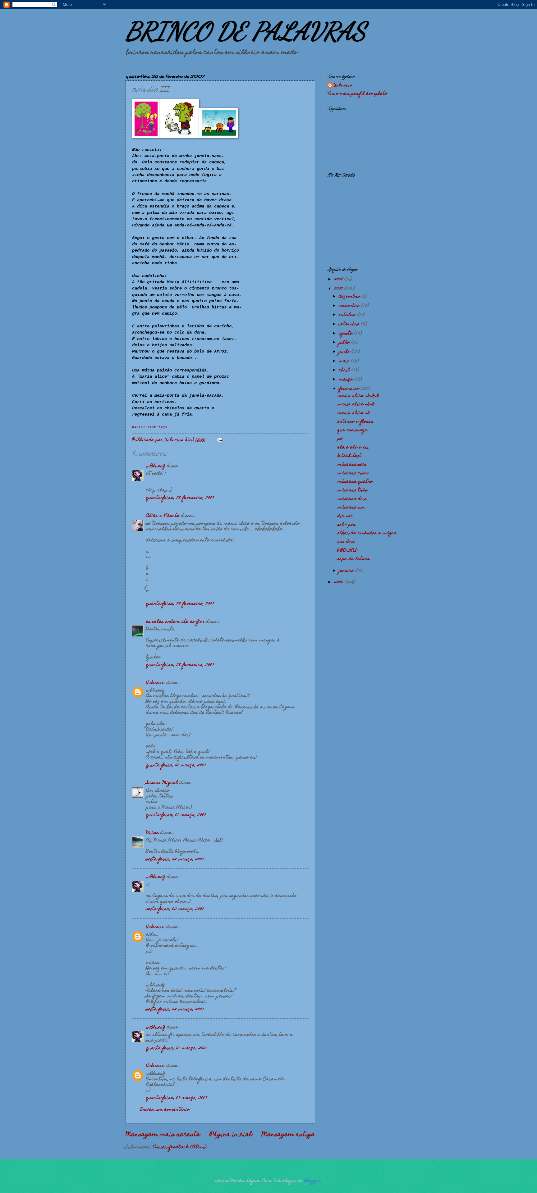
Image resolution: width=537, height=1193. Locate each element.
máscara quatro (355, 481)
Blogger (313, 1181)
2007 (339, 289)
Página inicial (231, 1135)
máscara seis (351, 464)
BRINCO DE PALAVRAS (246, 31)
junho (345, 352)
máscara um (351, 507)
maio (345, 361)
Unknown (155, 683)
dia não (345, 516)
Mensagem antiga (288, 1135)
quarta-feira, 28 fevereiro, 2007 (180, 498)
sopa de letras (353, 559)
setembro (350, 324)
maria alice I (353, 413)
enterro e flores (355, 421)
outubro (348, 315)
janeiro (347, 571)
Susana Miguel (162, 783)
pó (339, 439)
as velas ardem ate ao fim (175, 621)
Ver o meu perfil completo (357, 93)
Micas (152, 833)
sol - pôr (346, 525)
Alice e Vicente (163, 516)
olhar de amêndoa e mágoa (367, 533)
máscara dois (352, 499)
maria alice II (355, 404)
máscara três (352, 490)
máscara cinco (353, 473)
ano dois (346, 542)
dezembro (350, 296)
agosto (346, 333)
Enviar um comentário (164, 1109)
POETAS (347, 550)
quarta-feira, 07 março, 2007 (176, 1048)
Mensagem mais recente (163, 1135)
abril (345, 370)
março (346, 379)
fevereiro (350, 389)
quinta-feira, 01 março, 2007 (176, 765)
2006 (339, 582)
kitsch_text (349, 456)
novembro (350, 306)
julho (345, 342)
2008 (339, 279)
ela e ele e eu (352, 447)
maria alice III (358, 396)
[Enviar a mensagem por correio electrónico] (219, 440)
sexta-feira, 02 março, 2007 (175, 859)
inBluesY (155, 466)
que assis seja (352, 430)
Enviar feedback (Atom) (179, 1147)
